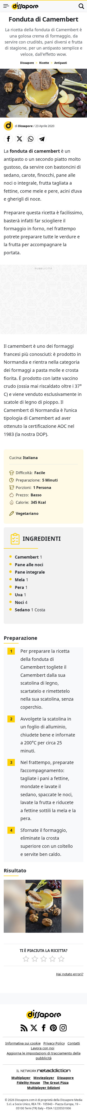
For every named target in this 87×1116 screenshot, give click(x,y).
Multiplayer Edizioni (43, 1087)
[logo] (25, 6)
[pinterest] (53, 1027)
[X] (33, 1027)
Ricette (44, 63)
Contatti (74, 1043)
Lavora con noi (42, 1048)
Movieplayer (43, 1078)
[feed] (24, 1027)
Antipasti (60, 63)
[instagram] (63, 1027)
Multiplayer (21, 1078)
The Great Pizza (56, 1082)
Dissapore (27, 63)
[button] (8, 138)
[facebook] (43, 1027)
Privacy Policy (54, 1043)
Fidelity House (28, 1082)
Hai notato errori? (69, 974)
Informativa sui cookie (23, 1043)
